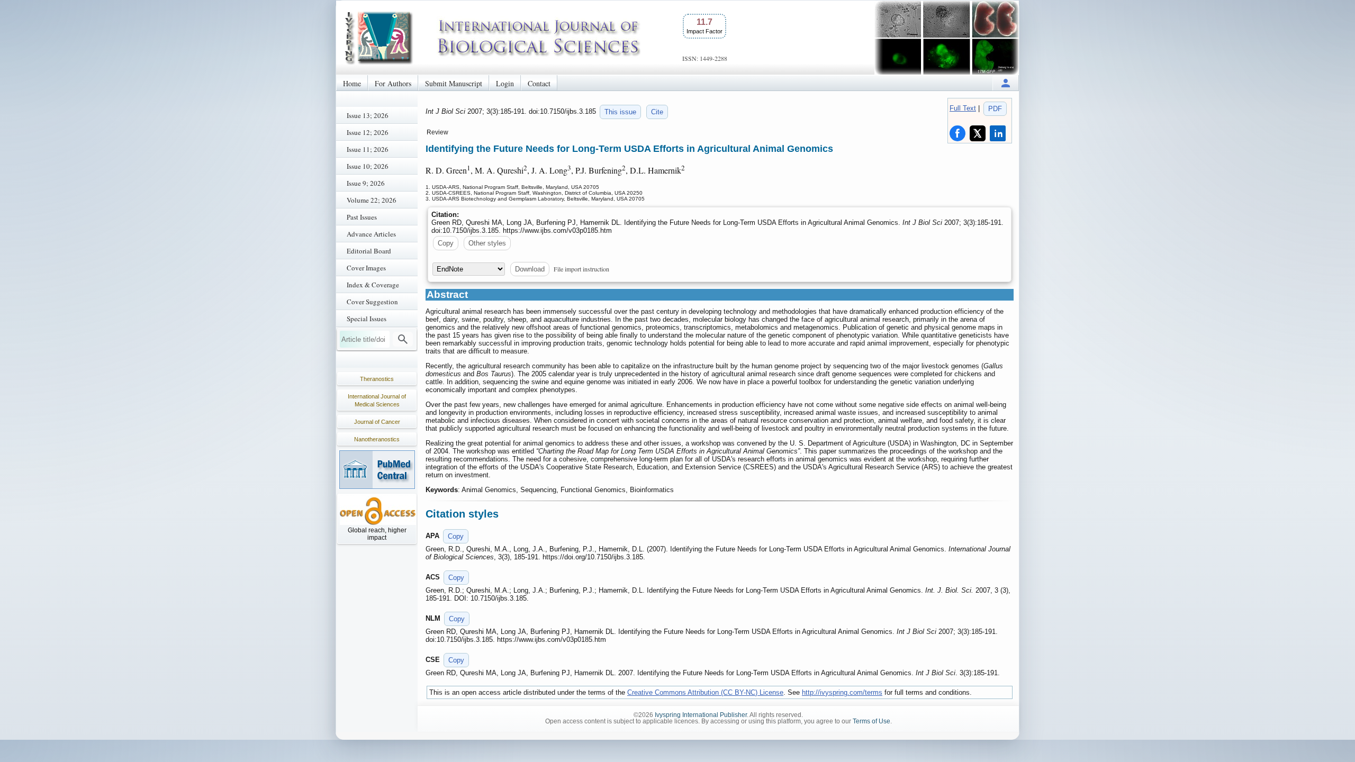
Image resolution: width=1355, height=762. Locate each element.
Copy (446, 243)
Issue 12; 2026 (368, 132)
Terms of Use (871, 721)
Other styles (487, 243)
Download (530, 269)
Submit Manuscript (453, 83)
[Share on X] (978, 133)
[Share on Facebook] (957, 133)
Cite (657, 112)
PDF (995, 109)
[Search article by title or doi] (403, 339)
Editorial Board (369, 251)
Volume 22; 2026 (371, 200)
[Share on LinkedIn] (998, 133)
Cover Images (366, 268)
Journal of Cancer (377, 422)
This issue (620, 112)
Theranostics (377, 379)
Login (505, 83)
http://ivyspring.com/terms (842, 692)
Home (352, 83)
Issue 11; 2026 (368, 149)
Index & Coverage (373, 284)
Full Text (963, 108)
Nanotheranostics (377, 439)
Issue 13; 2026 (368, 115)
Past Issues (362, 217)
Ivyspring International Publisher (701, 715)
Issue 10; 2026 (368, 166)
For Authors (393, 83)
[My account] (1005, 82)
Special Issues (366, 318)
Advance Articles (371, 234)
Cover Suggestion (372, 301)
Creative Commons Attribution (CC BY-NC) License (705, 692)
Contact (539, 83)
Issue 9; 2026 (366, 183)
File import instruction (581, 269)
